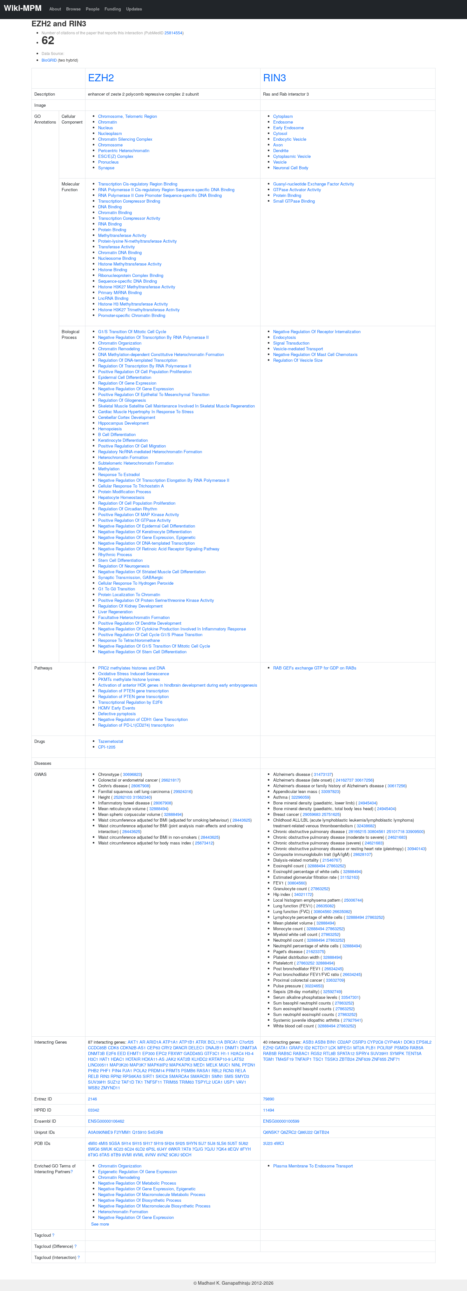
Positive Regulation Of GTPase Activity (134, 520)
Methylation (108, 469)
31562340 (142, 797)
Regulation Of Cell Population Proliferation (136, 503)
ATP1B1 (186, 1042)
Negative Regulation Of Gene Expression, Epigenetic (147, 537)
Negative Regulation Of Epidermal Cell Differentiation (146, 526)
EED (121, 1053)
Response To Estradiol (119, 474)
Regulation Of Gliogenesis (122, 400)
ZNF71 (394, 1059)
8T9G (93, 1155)
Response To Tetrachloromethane (129, 640)
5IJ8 (211, 1143)
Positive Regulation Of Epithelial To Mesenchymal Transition (153, 394)
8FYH (245, 1149)
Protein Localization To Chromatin (129, 594)
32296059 (300, 797)
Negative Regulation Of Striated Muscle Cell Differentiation (152, 571)
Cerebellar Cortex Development (126, 417)
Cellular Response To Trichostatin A (131, 486)
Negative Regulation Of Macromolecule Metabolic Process (152, 1194)
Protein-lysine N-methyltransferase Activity (137, 241)
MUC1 (224, 1065)
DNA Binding (110, 207)
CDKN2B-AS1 (133, 1048)
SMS (229, 1076)
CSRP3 (359, 1042)
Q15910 (139, 1132)
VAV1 (241, 1082)
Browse (73, 9)
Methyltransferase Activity (122, 235)
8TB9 (116, 1155)
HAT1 (104, 1059)
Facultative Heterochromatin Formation (134, 617)
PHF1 (105, 1070)
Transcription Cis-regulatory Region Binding (137, 184)
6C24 (129, 1149)
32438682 (366, 826)
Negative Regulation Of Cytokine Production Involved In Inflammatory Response (172, 629)
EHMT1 (134, 1053)
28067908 (140, 786)
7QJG (197, 1149)
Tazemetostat (110, 741)
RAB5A (416, 1048)
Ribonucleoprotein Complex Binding (130, 275)
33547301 (350, 997)
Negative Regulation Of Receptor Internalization (317, 331)
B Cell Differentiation (117, 434)
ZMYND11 (110, 1088)
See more (100, 1224)
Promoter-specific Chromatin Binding (131, 315)
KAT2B (183, 1059)
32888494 (158, 808)
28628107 (362, 854)
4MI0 (92, 1143)
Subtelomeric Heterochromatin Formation (135, 463)
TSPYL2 (203, 1082)
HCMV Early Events (116, 708)
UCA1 (217, 1082)
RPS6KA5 (132, 1076)
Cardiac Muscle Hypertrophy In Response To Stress (146, 411)
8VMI (127, 1155)
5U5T (232, 1143)
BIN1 (331, 1042)
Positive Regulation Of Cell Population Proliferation (145, 371)
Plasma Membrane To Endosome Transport (313, 1166)
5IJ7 (202, 1143)
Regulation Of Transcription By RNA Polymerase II (144, 366)
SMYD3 (242, 1076)
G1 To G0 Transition (116, 589)
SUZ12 (113, 1082)
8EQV (233, 1149)
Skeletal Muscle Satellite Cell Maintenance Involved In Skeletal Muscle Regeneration (176, 406)
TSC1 (318, 1059)
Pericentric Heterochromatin (123, 150)
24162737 (345, 780)
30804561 (376, 831)
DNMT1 (232, 1048)
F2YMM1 (122, 1132)
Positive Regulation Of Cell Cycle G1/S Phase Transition (150, 634)
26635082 (325, 906)
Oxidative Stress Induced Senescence (133, 673)
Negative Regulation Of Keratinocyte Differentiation (145, 531)
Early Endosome (288, 127)
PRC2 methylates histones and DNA (131, 668)
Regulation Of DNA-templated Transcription (137, 360)
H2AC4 (237, 1053)
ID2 (307, 1048)
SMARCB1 (200, 1076)
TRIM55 (170, 1082)
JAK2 (171, 1059)
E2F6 (111, 1053)
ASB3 (308, 1042)
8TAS (104, 1155)
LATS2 (238, 1059)
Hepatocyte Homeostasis (121, 497)
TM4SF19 (284, 1059)
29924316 (182, 791)
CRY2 (166, 1048)
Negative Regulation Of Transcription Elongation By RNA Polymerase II (163, 480)
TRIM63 (186, 1082)
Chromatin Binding (115, 212)
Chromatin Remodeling (119, 349)
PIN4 (116, 1070)
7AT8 (186, 1149)
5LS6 (221, 1143)
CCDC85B (97, 1048)
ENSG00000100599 (281, 1121)
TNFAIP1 (303, 1059)
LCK (332, 1048)
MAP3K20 (119, 1065)
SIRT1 (148, 1076)
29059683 (312, 814)
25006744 (353, 900)
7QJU (209, 1149)
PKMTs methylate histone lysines (129, 679)
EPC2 (161, 1053)
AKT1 (133, 1042)
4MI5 (103, 1143)
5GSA (114, 1143)
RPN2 (116, 1076)
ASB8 (320, 1042)
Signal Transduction (291, 343)
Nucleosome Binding (117, 258)
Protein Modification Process (124, 491)
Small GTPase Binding (294, 201)
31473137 (323, 774)
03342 (93, 1110)
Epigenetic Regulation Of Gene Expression (137, 1171)
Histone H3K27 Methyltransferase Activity (136, 287)
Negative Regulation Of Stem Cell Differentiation (142, 652)
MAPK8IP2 (157, 1065)
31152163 (349, 877)
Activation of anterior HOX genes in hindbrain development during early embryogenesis (177, 685)
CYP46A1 (393, 1042)
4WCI (279, 1143)
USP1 (229, 1082)
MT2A (358, 1048)
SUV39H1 (97, 1082)
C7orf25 (246, 1042)
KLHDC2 (199, 1059)
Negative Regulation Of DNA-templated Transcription (146, 543)
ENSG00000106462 (106, 1121)
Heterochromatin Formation (123, 457)
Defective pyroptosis (117, 713)
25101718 (395, 831)
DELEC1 (196, 1048)
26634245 (333, 968)
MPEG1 (344, 1048)
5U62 (243, 1143)
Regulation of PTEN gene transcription (133, 691)
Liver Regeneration (115, 612)
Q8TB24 (321, 1132)
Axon (278, 145)
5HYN (191, 1143)
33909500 (414, 831)
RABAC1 (301, 1053)
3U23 (268, 1143)
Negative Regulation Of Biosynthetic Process (139, 1200)
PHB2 (93, 1070)
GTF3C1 (212, 1053)
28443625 (241, 820)
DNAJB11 (215, 1048)
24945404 (367, 803)
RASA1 (203, 1070)
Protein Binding (112, 229)
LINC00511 (98, 1065)
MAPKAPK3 (180, 1065)
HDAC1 (117, 1059)
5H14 (126, 1143)
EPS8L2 (423, 1042)
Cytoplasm (283, 116)
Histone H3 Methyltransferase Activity (133, 304)
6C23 (118, 1149)
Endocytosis (284, 337)
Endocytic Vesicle (289, 139)
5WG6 (93, 1149)
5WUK (106, 1149)
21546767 (331, 860)
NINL (236, 1065)
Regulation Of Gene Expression (127, 383)
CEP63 (153, 1048)
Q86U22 (305, 1132)
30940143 (416, 848)
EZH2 (101, 77)
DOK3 (409, 1042)
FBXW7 (175, 1053)
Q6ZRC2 (288, 1132)
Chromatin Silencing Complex (125, 139)
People (92, 9)
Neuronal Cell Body (290, 168)
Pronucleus (108, 162)
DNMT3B (96, 1053)
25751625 (331, 814)
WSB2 (94, 1088)
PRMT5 (173, 1070)
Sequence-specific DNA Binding (127, 281)
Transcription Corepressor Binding (129, 201)
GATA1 (281, 1048)
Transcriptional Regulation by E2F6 (130, 702)
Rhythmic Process (115, 554)
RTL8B (329, 1053)
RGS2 (316, 1053)
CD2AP (344, 1042)
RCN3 (228, 1070)
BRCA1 (231, 1042)
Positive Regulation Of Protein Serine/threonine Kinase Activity (156, 600)
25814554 (173, 32)
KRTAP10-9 (219, 1059)
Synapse (106, 168)
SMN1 (217, 1076)
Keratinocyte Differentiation (123, 440)
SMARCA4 (179, 1076)
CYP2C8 (375, 1042)
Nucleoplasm (110, 133)
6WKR (174, 1149)
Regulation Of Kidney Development (130, 606)
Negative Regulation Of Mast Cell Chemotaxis (315, 354)
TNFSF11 (153, 1082)
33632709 (335, 980)
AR (142, 1042)
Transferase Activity (116, 247)
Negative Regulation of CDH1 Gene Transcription (143, 719)
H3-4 (249, 1053)
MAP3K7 (138, 1065)
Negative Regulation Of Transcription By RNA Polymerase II (153, 337)
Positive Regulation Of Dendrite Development (139, 623)
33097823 (330, 791)
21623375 (315, 951)
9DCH (185, 1155)
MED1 (199, 1065)
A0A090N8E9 (100, 1132)
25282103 (123, 797)
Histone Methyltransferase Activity (130, 264)
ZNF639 (363, 1059)
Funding (113, 9)
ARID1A (153, 1042)
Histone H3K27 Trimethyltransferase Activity (139, 309)
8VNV (150, 1155)
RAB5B (270, 1053)
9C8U (174, 1155)
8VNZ (162, 1155)
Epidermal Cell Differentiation (124, 377)
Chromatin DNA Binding (120, 252)
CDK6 (113, 1048)
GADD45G (193, 1053)
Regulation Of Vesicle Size (297, 360)
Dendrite (280, 150)
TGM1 (268, 1059)
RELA (240, 1070)
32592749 (332, 991)
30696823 (132, 774)
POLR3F (385, 1048)
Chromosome (110, 145)
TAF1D (127, 1082)
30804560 (296, 883)
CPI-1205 (106, 747)
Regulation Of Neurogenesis (124, 566)
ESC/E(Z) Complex (115, 156)
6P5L (151, 1149)
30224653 (313, 986)
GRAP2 (296, 1048)
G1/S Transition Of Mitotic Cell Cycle (132, 331)
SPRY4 (362, 1053)
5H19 (158, 1143)
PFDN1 (248, 1065)
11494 (268, 1110)
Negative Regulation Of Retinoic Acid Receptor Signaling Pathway (159, 549)
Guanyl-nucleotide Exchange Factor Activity (313, 184)
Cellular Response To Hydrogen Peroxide (135, 583)
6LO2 (140, 1149)
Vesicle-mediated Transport (298, 349)
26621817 (170, 780)
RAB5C (285, 1053)
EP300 (148, 1053)
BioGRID (49, 60)
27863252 (335, 866)
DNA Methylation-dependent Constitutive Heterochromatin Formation (161, 354)
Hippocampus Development (123, 423)
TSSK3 (331, 1059)
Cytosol (280, 133)
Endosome (283, 122)
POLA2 (140, 1070)
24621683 (397, 837)
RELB (93, 1076)
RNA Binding (110, 224)
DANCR (180, 1048)
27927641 (352, 1020)
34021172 (303, 894)
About (55, 9)
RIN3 (274, 77)
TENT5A (414, 1053)
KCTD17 (319, 1048)
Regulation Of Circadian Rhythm (127, 509)
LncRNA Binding (113, 298)
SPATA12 (346, 1053)
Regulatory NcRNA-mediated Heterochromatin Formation (150, 451)
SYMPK (397, 1053)
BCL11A (215, 1042)
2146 (92, 1099)
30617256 (364, 780)
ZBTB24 (347, 1059)
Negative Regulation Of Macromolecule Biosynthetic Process (154, 1206)
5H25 (180, 1143)
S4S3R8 (155, 1132)
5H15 (137, 1143)
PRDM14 (156, 1070)
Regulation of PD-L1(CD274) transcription (136, 725)
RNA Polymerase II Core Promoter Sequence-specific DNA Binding (160, 195)
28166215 (357, 831)
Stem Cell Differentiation (120, 560)
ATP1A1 (170, 1042)
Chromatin (107, 122)
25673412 (204, 843)
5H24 (169, 1143)
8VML (138, 1155)
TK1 (139, 1082)
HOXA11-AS (153, 1059)
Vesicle (280, 162)
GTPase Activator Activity (297, 189)
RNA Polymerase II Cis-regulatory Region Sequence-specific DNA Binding (166, 189)
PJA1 (127, 1070)
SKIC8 (162, 1076)
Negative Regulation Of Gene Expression (136, 389)
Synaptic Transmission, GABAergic (130, 577)
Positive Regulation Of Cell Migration (132, 446)
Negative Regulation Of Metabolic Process (137, 1183)
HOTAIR (132, 1059)
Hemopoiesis (110, 429)
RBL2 (217, 1070)
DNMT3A (248, 1048)
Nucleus (105, 127)
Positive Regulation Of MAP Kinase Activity (138, 514)
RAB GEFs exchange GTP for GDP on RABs (314, 668)
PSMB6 (188, 1070)
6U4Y (162, 1149)
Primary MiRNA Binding (120, 292)
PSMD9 (401, 1048)
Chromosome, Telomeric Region (127, 116)
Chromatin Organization (119, 343)
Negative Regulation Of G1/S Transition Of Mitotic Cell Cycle (154, 646)
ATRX (201, 1042)
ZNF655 (379, 1059)
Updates (134, 9)
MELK (212, 1065)
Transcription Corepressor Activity (129, 218)
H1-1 (225, 1053)
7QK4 (221, 1149)
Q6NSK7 (271, 1132)
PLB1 (371, 1048)
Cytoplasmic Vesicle (292, 156)
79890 (268, 1099)
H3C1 (93, 1059)
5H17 (147, 1143)
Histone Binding (112, 269)
